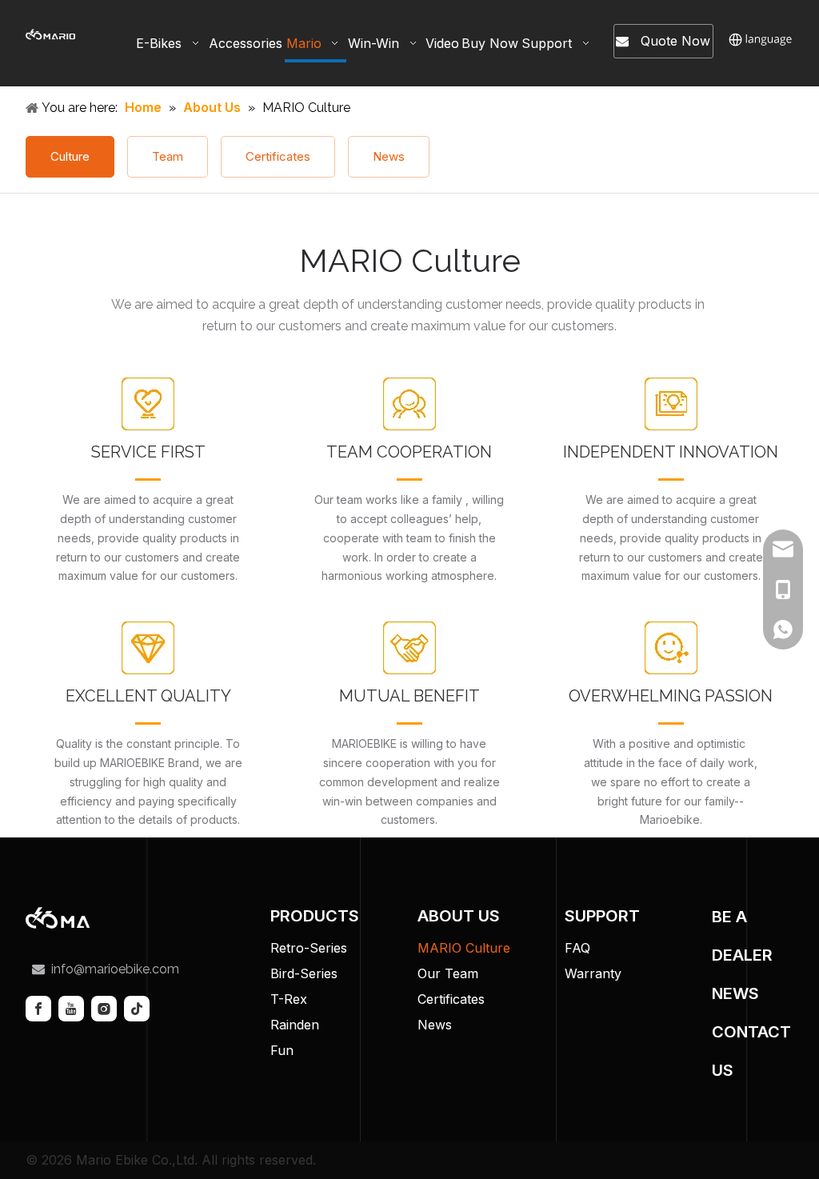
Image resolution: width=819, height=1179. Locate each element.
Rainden (294, 1025)
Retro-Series (308, 948)
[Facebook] (38, 1008)
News (389, 156)
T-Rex (288, 999)
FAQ (577, 948)
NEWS (735, 993)
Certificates (278, 156)
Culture (70, 156)
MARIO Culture (463, 948)
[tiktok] (137, 1008)
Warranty (593, 973)
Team (167, 156)
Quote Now (669, 41)
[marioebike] (74, 917)
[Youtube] (71, 1008)
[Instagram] (104, 1008)
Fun (282, 1050)
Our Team (447, 973)
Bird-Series (304, 973)
